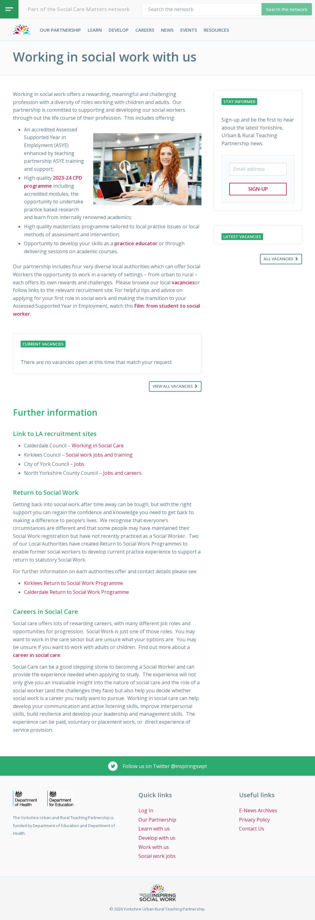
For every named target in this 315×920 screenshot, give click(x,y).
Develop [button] (119, 30)
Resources (216, 30)
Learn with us (154, 828)
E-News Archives (258, 810)
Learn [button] (95, 30)
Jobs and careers (122, 473)
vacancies (183, 282)
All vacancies (279, 259)
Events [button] (188, 30)
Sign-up (258, 189)
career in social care (36, 655)
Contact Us (251, 828)
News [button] (167, 30)
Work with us (153, 847)
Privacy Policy (254, 819)
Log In (145, 810)
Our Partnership (60, 30)
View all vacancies (173, 386)
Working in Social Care (98, 445)
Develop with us (156, 837)
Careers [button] (144, 30)
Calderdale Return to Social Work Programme (76, 592)
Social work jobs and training (99, 454)
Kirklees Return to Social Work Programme (73, 583)
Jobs (80, 464)
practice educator (136, 243)
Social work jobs (157, 856)
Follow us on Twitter (164, 766)
